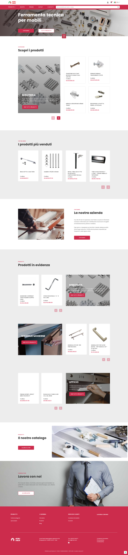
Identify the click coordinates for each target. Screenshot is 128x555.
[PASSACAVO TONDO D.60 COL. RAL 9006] (51, 382)
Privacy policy (100, 540)
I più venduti (14, 520)
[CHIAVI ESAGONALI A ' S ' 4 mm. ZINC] (51, 284)
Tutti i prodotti (46, 31)
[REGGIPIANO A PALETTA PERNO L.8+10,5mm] (99, 94)
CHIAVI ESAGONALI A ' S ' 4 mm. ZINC (51, 296)
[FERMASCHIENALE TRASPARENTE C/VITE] (99, 64)
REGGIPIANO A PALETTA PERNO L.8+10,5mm (97, 104)
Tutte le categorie (15, 518)
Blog (40, 523)
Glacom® (81, 551)
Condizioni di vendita (73, 518)
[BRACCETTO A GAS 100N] (28, 160)
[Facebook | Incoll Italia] (68, 544)
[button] (58, 118)
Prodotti (11, 7)
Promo (31, 7)
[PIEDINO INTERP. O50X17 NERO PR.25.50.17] (28, 382)
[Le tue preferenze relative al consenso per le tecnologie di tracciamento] (125, 552)
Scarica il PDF (26, 448)
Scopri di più (26, 493)
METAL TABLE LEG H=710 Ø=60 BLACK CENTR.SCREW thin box (75, 173)
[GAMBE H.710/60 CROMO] (52, 160)
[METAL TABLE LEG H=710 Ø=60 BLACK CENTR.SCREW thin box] (76, 160)
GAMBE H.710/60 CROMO (51, 172)
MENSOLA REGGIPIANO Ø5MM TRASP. (74, 104)
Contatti (50, 7)
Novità (22, 7)
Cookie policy (100, 541)
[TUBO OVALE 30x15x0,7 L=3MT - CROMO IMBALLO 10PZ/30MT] (100, 160)
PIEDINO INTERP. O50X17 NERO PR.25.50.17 (27, 395)
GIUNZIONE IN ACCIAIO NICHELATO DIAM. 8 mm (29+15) (73, 75)
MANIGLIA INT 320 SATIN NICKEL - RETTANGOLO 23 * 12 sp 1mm (99, 346)
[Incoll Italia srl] (12, 2)
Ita (117, 2)
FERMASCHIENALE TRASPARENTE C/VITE (96, 74)
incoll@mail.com (72, 540)
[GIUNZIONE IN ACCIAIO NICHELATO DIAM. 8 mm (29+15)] (74, 64)
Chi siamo (26, 31)
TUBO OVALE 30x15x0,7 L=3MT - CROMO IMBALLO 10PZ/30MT (99, 173)
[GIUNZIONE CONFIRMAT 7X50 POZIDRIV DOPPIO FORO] (28, 284)
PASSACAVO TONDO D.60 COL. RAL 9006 (50, 395)
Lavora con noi (102, 514)
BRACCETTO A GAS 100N (27, 172)
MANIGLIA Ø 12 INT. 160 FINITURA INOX (74, 346)
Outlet (40, 7)
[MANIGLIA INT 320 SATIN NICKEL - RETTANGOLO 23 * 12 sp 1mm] (99, 333)
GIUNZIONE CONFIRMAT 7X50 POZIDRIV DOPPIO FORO (27, 297)
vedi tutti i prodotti (30, 107)
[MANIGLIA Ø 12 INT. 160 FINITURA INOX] (76, 333)
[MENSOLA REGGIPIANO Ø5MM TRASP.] (74, 94)
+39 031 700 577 (74, 538)
